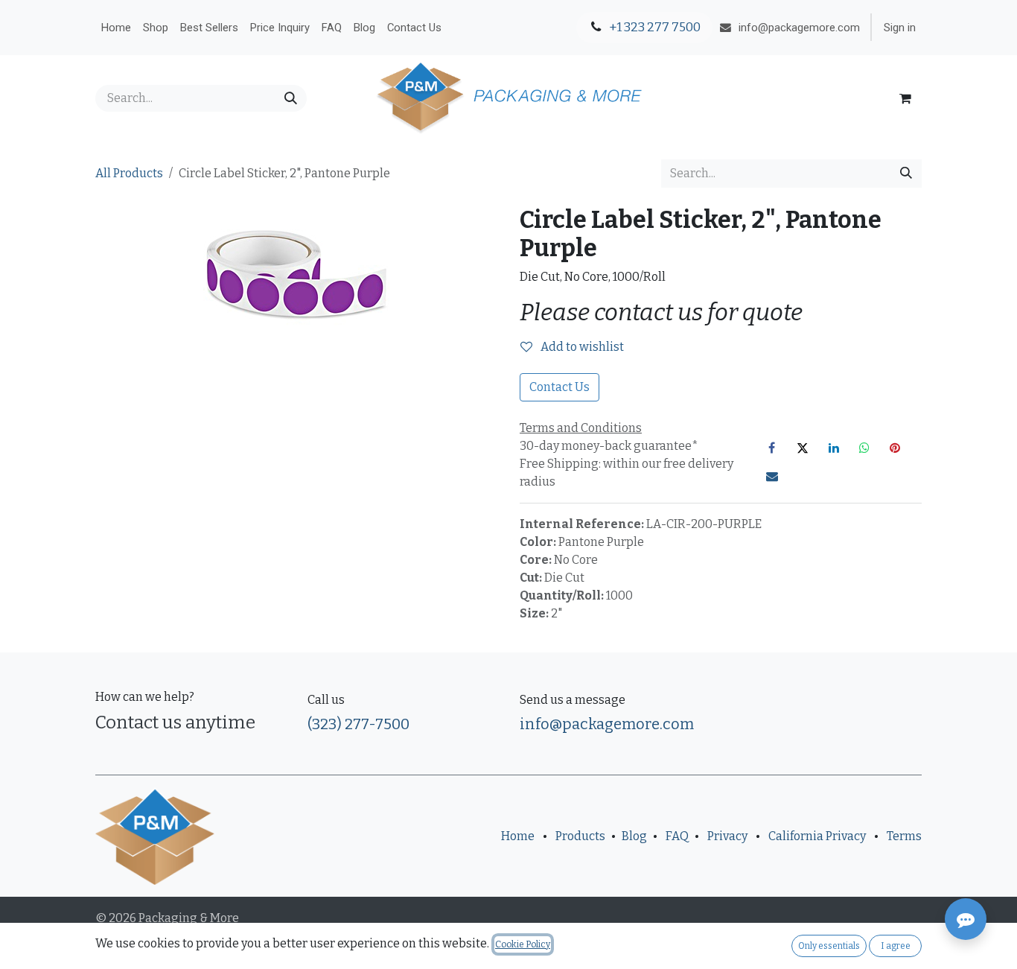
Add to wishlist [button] (581, 347)
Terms (904, 836)
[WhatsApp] (864, 448)
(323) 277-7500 (358, 724)
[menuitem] (116, 27)
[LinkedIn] (834, 448)
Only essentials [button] (829, 946)
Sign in (900, 27)
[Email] (772, 476)
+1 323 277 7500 (654, 27)
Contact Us (559, 387)
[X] (802, 448)
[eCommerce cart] (905, 98)
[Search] (291, 98)
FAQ (677, 836)
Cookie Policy (522, 944)
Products (580, 836)
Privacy (727, 836)
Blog (634, 836)
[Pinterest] (895, 448)
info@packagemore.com (607, 724)
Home (518, 836)
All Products (129, 173)
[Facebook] (772, 448)
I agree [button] (896, 946)
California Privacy (817, 836)
